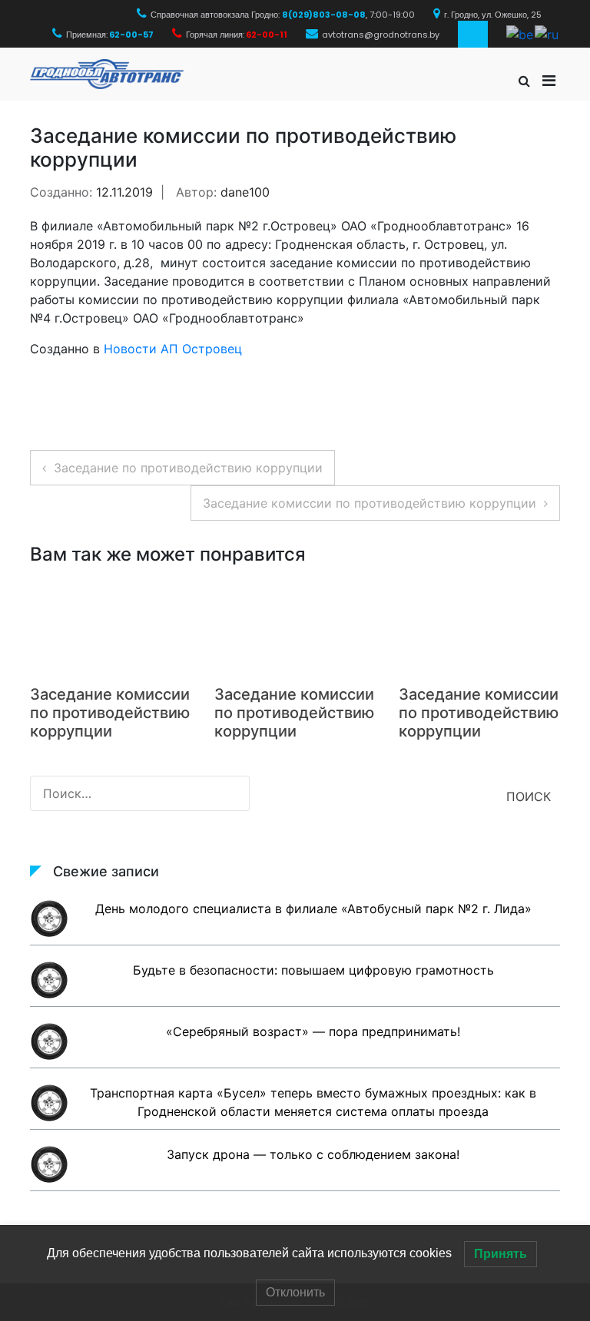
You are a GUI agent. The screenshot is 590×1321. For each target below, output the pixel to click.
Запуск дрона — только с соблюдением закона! (313, 1154)
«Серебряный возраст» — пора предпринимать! (313, 1031)
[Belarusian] (520, 33)
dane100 (245, 192)
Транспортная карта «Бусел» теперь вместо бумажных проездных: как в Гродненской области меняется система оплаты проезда (313, 1102)
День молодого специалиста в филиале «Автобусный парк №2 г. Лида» (313, 908)
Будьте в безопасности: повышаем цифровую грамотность (313, 970)
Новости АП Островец (173, 348)
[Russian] (547, 33)
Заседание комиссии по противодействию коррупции (369, 503)
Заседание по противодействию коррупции (188, 467)
